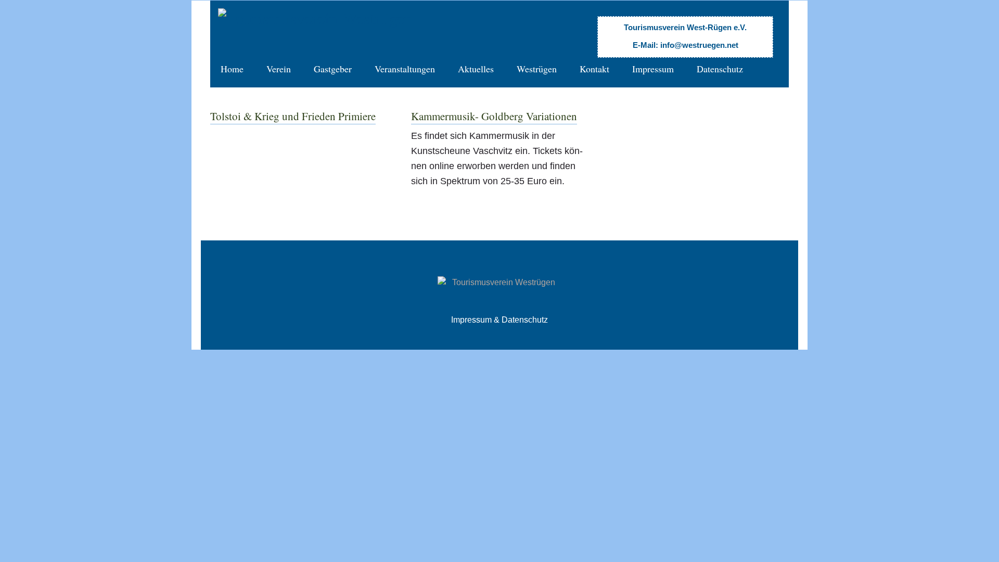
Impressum (653, 68)
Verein (278, 68)
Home (232, 68)
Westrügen (537, 68)
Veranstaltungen (405, 68)
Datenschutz (720, 68)
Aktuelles (476, 68)
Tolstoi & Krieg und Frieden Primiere (293, 116)
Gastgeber (333, 68)
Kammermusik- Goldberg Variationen (494, 116)
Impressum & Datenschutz (499, 319)
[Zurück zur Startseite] (315, 18)
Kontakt (594, 68)
